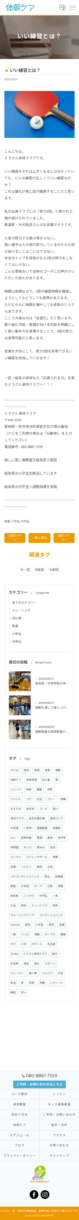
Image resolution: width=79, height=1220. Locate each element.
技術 (26, 770)
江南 (49, 886)
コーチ (43, 809)
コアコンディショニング (25, 877)
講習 (63, 934)
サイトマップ (59, 1155)
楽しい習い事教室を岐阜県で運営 (30, 460)
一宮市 (28, 828)
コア (29, 799)
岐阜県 (14, 896)
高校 (23, 905)
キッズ (28, 847)
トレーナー (17, 973)
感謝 (63, 799)
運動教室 (42, 828)
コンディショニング (51, 915)
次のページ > (64, 538)
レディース (56, 983)
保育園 (14, 847)
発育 (47, 770)
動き (54, 954)
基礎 (39, 790)
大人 (13, 838)
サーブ (38, 886)
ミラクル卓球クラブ (35, 954)
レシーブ (16, 790)
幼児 (52, 847)
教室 (7, 521)
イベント (16, 799)
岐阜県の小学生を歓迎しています (30, 474)
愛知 (27, 925)
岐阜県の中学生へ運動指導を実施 (30, 487)
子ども (14, 770)
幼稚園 (59, 877)
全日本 (30, 809)
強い (55, 809)
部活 (13, 983)
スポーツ (50, 964)
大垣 (50, 867)
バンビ (25, 934)
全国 (62, 925)
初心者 (16, 618)
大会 (60, 973)
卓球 (51, 925)
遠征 (26, 964)
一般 (13, 934)
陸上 (47, 877)
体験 (60, 886)
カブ (13, 944)
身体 (50, 838)
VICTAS (14, 954)
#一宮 (25, 570)
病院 (39, 867)
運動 (37, 934)
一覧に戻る (39, 537)
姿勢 (49, 790)
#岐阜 (39, 570)
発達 (37, 770)
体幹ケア (16, 780)
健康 (58, 770)
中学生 (25, 521)
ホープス (50, 934)
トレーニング (21, 610)
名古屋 (51, 944)
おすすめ (16, 809)
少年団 (25, 886)
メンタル (16, 857)
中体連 (14, 828)
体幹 (28, 790)
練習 (13, 993)
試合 (39, 799)
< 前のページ (15, 538)
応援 (31, 983)
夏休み (41, 847)
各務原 (57, 828)
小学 (23, 944)
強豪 (55, 857)
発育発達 (31, 780)
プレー (51, 799)
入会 (13, 905)
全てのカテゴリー (24, 602)
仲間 (42, 983)
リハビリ (26, 867)
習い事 (33, 973)
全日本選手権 (37, 818)
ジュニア (47, 973)
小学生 (15, 521)
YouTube (15, 925)
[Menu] (72, 7)
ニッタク (29, 896)
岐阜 (55, 905)
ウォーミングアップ (22, 915)
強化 (37, 964)
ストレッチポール (36, 857)
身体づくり (56, 818)
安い (23, 993)
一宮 (55, 896)
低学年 (62, 838)
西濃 (39, 838)
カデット (37, 944)
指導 (13, 867)
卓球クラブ (17, 818)
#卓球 (54, 570)
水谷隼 (14, 964)
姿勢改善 (26, 838)
